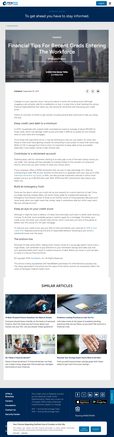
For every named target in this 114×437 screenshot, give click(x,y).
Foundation (10, 405)
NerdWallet (36, 258)
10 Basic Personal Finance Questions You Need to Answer (28, 317)
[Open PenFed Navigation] (110, 3)
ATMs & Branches (9, 395)
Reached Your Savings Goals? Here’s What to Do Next (79, 358)
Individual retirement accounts (27, 175)
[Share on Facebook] (87, 91)
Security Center (12, 414)
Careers (9, 401)
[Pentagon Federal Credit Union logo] (10, 3)
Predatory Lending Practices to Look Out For (75, 317)
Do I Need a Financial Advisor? (17, 358)
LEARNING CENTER (57, 11)
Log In (101, 3)
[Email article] (98, 91)
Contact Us (10, 410)
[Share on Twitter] (93, 91)
